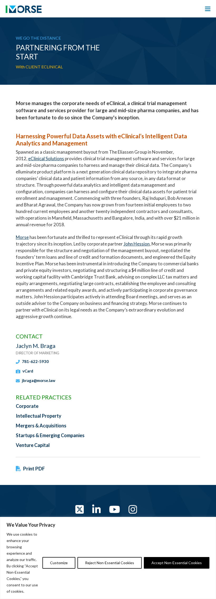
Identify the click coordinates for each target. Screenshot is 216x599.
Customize (59, 562)
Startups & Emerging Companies (50, 435)
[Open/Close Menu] (207, 9)
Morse (22, 237)
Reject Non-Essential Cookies (109, 562)
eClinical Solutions (46, 158)
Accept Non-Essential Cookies (176, 562)
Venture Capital (33, 445)
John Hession (137, 244)
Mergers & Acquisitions (41, 425)
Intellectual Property (38, 416)
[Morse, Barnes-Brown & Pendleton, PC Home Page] (24, 10)
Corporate (27, 406)
